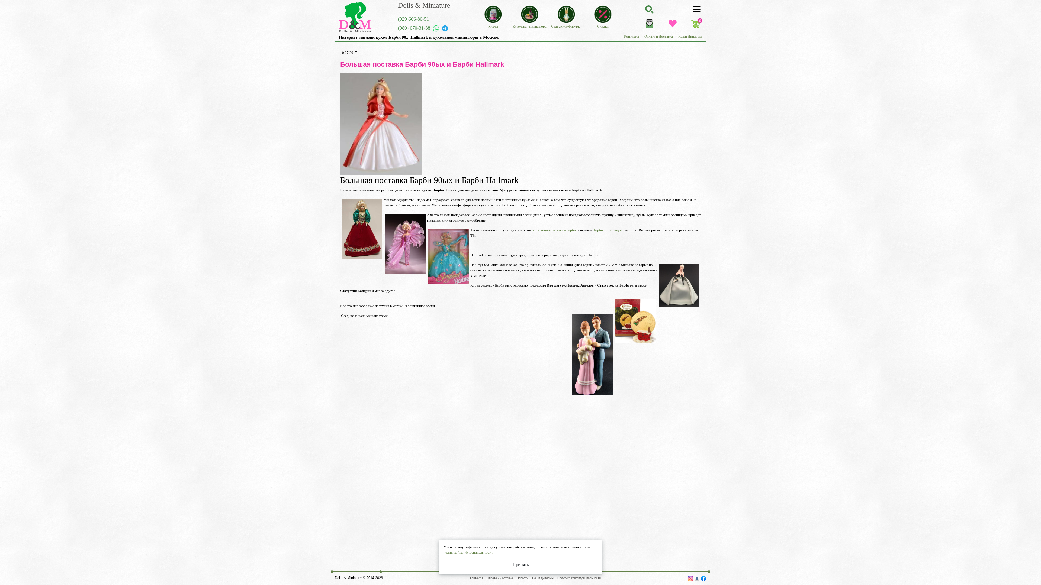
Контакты (631, 36)
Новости (522, 578)
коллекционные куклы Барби (554, 230)
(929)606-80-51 (413, 19)
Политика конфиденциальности (579, 578)
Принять (521, 564)
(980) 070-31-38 (414, 28)
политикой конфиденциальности (468, 552)
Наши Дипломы (690, 36)
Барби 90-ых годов (608, 230)
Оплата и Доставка (658, 36)
